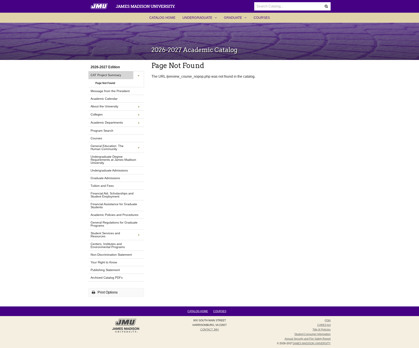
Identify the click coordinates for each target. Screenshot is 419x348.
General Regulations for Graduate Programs (114, 224)
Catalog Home (162, 17)
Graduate (237, 19)
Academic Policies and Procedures (114, 215)
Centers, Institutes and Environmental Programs (108, 245)
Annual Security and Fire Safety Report (308, 338)
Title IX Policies (322, 329)
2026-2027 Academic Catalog (194, 50)
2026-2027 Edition (105, 67)
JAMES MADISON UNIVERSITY (312, 343)
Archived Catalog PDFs (107, 277)
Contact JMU (209, 329)
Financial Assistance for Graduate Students (114, 205)
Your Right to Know (104, 262)
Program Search (102, 130)
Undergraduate (201, 19)
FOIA (328, 320)
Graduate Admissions (105, 178)
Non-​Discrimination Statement (111, 254)
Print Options (107, 292)
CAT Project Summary (106, 75)
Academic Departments (107, 122)
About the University (104, 106)
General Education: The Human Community (107, 147)
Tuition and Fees (102, 185)
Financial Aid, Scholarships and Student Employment (112, 195)
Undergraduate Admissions (109, 170)
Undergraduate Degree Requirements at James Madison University (113, 159)
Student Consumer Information (312, 334)
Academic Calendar (104, 98)
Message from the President (110, 91)
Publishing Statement (105, 270)
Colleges (97, 114)
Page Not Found (105, 83)
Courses (262, 17)
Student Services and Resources (105, 234)
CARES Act (324, 325)
